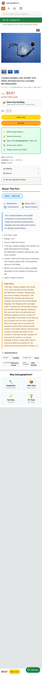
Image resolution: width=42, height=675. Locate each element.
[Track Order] (14, 8)
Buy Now (21, 123)
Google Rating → (15, 132)
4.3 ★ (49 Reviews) (16, 87)
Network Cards (12, 24)
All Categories (13, 20)
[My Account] (8, 8)
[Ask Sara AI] (3, 8)
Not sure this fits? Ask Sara (16, 180)
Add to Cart (21, 117)
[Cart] (21, 8)
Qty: (2, 111)
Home (5, 24)
